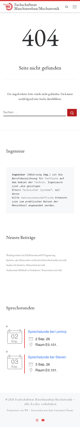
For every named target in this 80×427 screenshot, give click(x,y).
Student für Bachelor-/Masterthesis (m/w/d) (25, 265)
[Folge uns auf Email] (43, 420)
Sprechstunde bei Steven (47, 356)
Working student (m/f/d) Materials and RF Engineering (30, 255)
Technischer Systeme (36, 190)
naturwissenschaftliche (37, 197)
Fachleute (51, 178)
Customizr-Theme (63, 410)
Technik (39, 182)
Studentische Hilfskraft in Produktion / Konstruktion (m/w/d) (34, 270)
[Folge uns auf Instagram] (37, 420)
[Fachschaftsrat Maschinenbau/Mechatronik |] (8, 6)
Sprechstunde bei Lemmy (47, 331)
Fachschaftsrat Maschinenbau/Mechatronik (43, 399)
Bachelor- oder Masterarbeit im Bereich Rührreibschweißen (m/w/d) (36, 260)
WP (26, 410)
